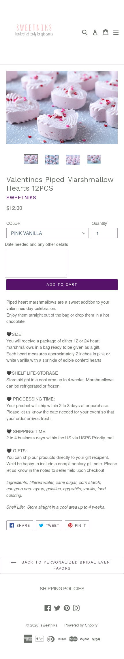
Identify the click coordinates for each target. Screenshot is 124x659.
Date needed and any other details (36, 244)
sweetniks (49, 625)
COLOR (13, 223)
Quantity (99, 223)
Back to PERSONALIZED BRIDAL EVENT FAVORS (66, 565)
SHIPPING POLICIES (62, 588)
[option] (30, 159)
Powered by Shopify (81, 625)
